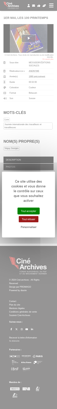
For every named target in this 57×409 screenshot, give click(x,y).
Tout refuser (28, 219)
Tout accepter (28, 211)
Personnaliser (28, 227)
